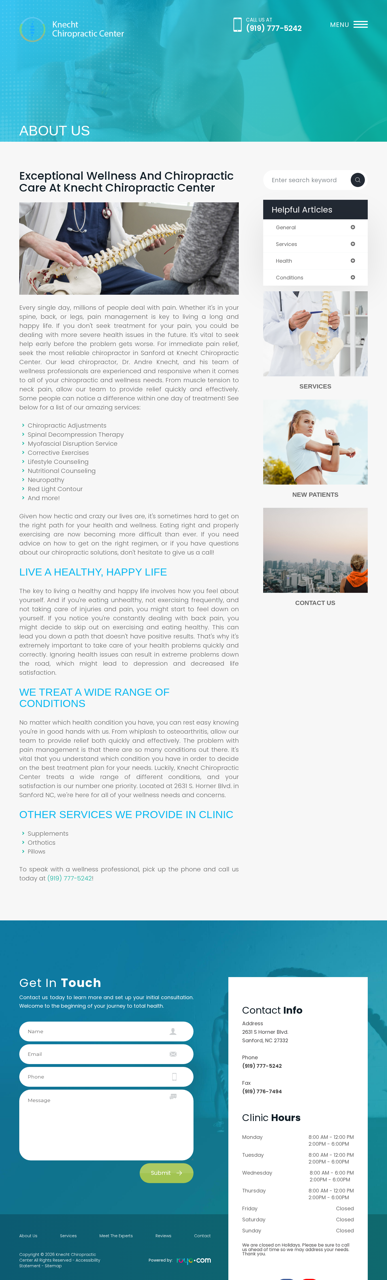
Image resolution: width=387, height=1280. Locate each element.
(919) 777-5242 (274, 28)
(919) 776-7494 (262, 1091)
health (284, 261)
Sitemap (53, 1266)
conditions (289, 277)
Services (315, 386)
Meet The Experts (116, 1236)
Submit (161, 1173)
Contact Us (315, 602)
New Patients (315, 494)
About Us (28, 1236)
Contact (202, 1236)
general (286, 227)
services (286, 244)
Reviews (163, 1236)
